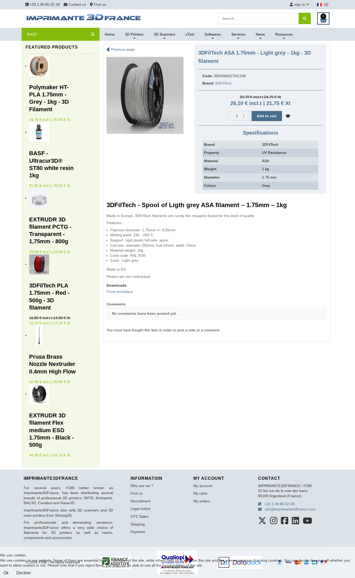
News (260, 34)
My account (202, 486)
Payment (137, 532)
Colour (210, 185)
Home (110, 34)
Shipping (137, 524)
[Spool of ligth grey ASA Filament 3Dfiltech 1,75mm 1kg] (145, 95)
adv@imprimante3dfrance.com (288, 509)
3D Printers (134, 34)
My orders (201, 501)
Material (211, 161)
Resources (284, 34)
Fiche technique (120, 292)
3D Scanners (164, 34)
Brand (209, 144)
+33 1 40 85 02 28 (44, 4)
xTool (190, 34)
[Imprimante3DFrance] (83, 18)
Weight (210, 169)
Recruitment (140, 501)
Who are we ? (141, 486)
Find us (99, 4)
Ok (6, 573)
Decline (23, 573)
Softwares (213, 34)
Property (211, 152)
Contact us (77, 4)
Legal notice (140, 509)
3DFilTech (223, 83)
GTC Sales (139, 516)
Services (238, 34)
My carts (200, 493)
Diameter (212, 177)
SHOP (32, 34)
